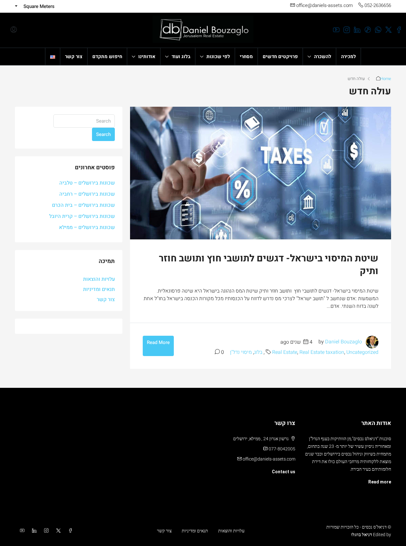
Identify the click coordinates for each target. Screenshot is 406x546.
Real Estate (284, 352)
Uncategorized (362, 352)
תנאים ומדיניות (99, 289)
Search (103, 134)
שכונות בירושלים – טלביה (87, 183)
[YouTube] (20, 530)
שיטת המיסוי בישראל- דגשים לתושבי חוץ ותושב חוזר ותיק (268, 265)
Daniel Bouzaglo (343, 342)
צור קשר (73, 56)
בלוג (258, 352)
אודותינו (146, 56)
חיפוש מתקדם (107, 56)
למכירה (348, 56)
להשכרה (322, 56)
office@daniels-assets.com (269, 459)
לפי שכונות (218, 56)
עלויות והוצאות (99, 279)
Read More (158, 342)
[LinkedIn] (32, 530)
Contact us (283, 471)
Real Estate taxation (321, 352)
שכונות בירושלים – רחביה (87, 194)
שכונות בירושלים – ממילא (87, 227)
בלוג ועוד (181, 56)
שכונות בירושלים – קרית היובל (82, 216)
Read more (379, 481)
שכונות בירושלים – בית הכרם (83, 205)
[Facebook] (69, 530)
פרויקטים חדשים (280, 56)
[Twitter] (57, 530)
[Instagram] (45, 530)
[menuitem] (13, 30)
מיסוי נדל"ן (241, 352)
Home (385, 79)
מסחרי (246, 56)
